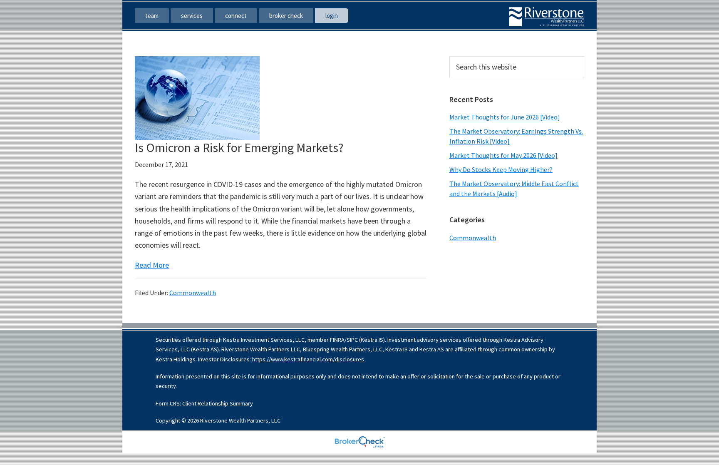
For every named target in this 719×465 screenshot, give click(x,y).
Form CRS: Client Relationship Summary (204, 403)
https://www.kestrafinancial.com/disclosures (308, 359)
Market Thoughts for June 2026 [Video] (504, 117)
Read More (152, 265)
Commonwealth (192, 292)
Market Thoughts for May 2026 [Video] (503, 155)
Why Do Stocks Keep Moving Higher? (501, 169)
